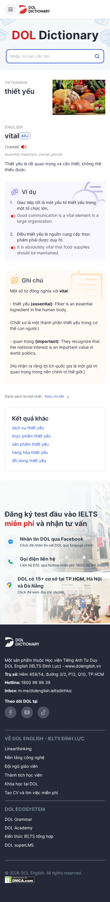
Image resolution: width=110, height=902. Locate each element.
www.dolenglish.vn (83, 665)
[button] (55, 146)
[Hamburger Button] (10, 9)
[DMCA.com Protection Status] (20, 879)
